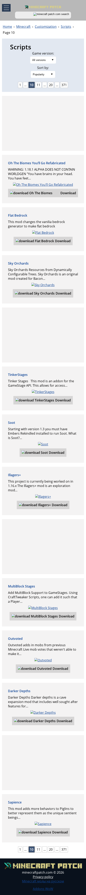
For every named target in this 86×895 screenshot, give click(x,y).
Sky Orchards (18, 263)
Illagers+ (14, 475)
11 (38, 85)
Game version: (43, 53)
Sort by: (43, 68)
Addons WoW (43, 889)
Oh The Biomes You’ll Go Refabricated (36, 163)
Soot (11, 422)
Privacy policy (43, 877)
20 (51, 85)
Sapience (15, 802)
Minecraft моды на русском (43, 881)
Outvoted (15, 638)
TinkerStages (18, 374)
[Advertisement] (43, 123)
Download (68, 193)
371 (64, 85)
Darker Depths (19, 691)
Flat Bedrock (17, 215)
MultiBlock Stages (21, 586)
